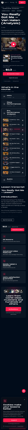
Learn (5, 2)
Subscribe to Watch (14, 74)
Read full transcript (7, 219)
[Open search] (16, 2)
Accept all (14, 420)
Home (2, 7)
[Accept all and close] (24, 399)
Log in (22, 2)
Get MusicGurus (13, 309)
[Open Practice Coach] (24, 391)
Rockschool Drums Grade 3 (18, 7)
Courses (8, 7)
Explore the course (13, 77)
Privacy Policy (20, 426)
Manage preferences (15, 423)
